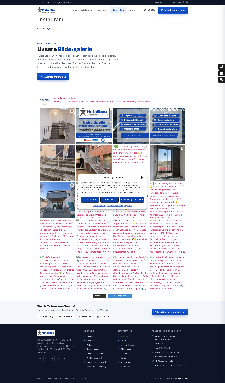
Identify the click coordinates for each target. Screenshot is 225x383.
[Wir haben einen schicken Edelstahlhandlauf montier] (57, 163)
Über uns (102, 10)
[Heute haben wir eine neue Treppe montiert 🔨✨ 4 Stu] (131, 237)
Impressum (128, 206)
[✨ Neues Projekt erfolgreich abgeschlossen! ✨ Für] (57, 126)
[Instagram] (184, 2)
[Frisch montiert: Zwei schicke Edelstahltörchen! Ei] (57, 237)
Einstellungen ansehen (132, 199)
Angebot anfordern (175, 10)
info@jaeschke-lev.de (164, 361)
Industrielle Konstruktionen (98, 362)
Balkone (89, 345)
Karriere (131, 10)
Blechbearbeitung (94, 358)
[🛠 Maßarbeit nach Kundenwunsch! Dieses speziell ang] (57, 273)
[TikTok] (58, 358)
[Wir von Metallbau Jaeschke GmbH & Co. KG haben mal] (94, 237)
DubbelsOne (183, 378)
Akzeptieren (90, 199)
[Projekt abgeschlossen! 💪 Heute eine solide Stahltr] (94, 163)
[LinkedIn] (52, 358)
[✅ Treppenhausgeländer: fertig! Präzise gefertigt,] (131, 163)
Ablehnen (109, 199)
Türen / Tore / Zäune (95, 353)
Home (74, 10)
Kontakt (124, 358)
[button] (143, 177)
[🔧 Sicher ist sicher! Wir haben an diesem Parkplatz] (168, 273)
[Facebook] (45, 358)
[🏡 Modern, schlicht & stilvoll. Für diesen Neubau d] (131, 273)
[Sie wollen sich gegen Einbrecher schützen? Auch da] (168, 163)
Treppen (89, 336)
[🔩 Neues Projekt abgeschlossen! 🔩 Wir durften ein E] (94, 273)
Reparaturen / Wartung (96, 366)
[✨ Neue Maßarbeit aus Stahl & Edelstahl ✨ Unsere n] (168, 237)
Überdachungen (93, 349)
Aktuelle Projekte (128, 345)
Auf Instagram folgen (55, 77)
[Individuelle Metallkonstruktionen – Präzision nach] (94, 126)
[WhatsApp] (187, 2)
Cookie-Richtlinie (99, 206)
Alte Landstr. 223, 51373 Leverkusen (171, 365)
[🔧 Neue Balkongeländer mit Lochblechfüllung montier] (57, 200)
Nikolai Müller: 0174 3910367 (168, 352)
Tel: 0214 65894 (162, 343)
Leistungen (86, 10)
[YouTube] (64, 358)
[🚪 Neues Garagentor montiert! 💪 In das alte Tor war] (168, 200)
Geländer (90, 340)
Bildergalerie (118, 10)
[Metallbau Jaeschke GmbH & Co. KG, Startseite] (46, 10)
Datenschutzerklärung (115, 206)
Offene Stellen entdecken (168, 312)
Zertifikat (124, 340)
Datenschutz (126, 366)
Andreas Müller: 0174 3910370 (168, 356)
